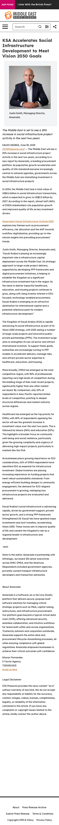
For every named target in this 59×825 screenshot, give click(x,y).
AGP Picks (7, 4)
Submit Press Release (18, 813)
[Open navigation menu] (5, 27)
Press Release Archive (34, 807)
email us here (9, 669)
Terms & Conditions (42, 813)
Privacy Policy (44, 820)
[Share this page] (55, 27)
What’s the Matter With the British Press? (27, 4)
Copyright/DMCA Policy (20, 820)
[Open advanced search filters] (46, 26)
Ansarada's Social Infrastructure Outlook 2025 (28, 221)
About (16, 807)
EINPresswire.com (13, 149)
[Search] (40, 26)
